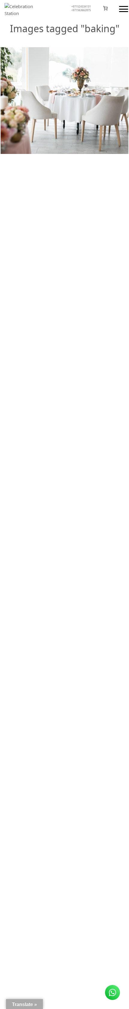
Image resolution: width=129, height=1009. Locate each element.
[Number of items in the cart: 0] (105, 8)
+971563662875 (81, 10)
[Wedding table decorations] (64, 100)
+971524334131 (81, 6)
